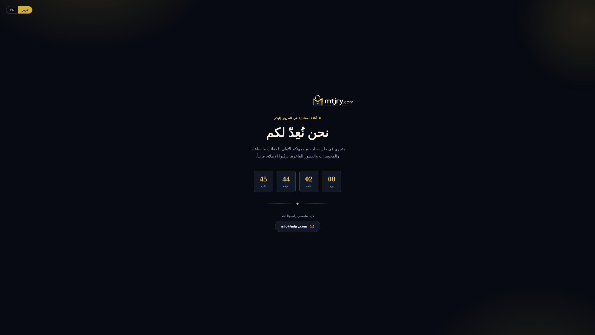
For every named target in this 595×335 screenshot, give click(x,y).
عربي (25, 10)
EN (12, 10)
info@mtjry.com (294, 226)
